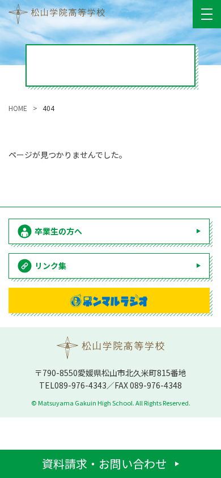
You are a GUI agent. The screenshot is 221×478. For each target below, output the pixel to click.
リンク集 (50, 265)
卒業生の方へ (58, 231)
